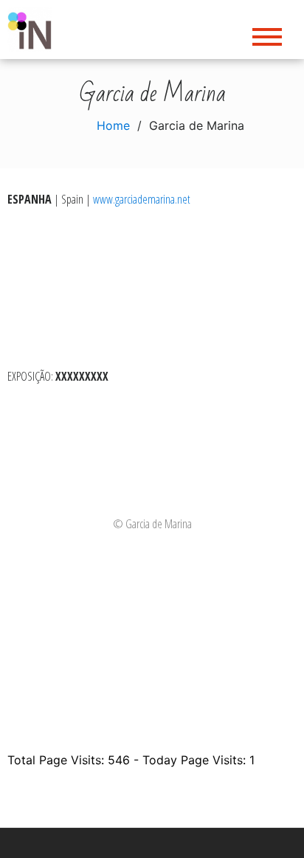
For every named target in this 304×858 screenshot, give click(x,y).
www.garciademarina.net (141, 199)
